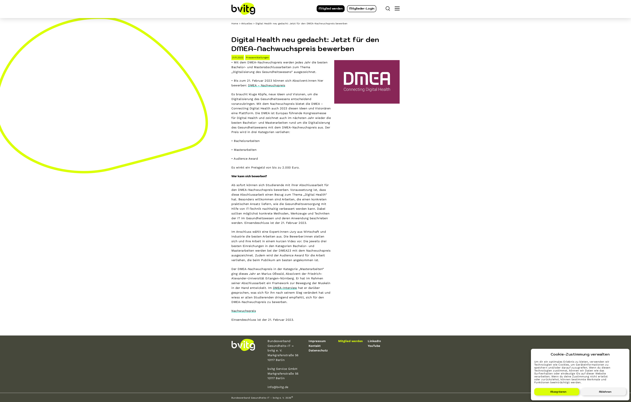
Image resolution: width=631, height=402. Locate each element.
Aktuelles (246, 23)
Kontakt (315, 345)
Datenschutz (318, 350)
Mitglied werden (331, 8)
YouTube (374, 345)
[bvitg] (243, 8)
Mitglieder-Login (361, 8)
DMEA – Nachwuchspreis (266, 85)
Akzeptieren (558, 391)
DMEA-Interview (285, 288)
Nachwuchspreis (243, 311)
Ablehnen (605, 391)
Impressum (317, 341)
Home (234, 23)
